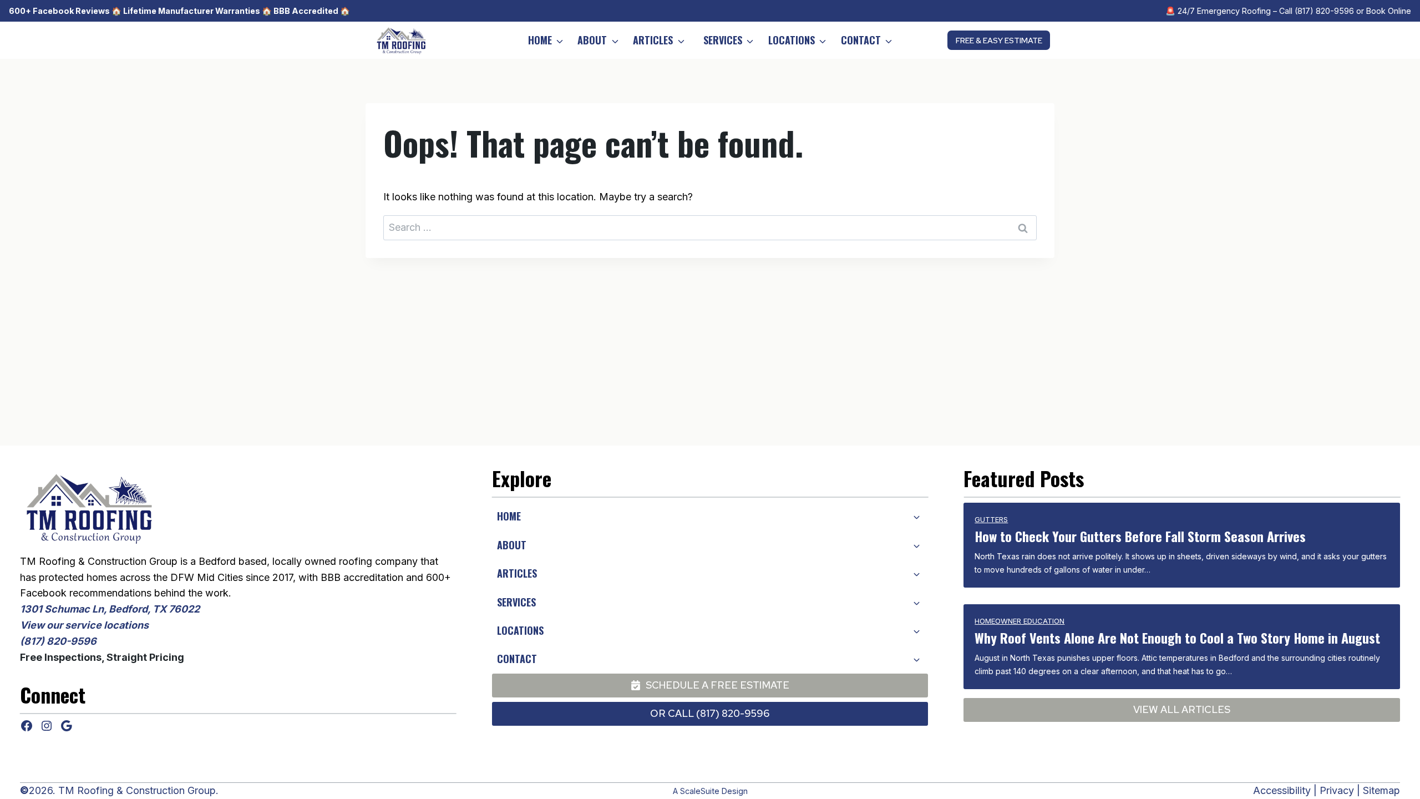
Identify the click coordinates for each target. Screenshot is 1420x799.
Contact (861, 40)
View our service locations (84, 625)
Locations (791, 40)
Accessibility (1282, 790)
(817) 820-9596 (1324, 11)
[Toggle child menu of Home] (916, 516)
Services (722, 40)
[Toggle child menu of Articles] (916, 573)
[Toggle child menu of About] (916, 545)
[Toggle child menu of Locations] (916, 630)
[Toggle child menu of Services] (916, 602)
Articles (653, 40)
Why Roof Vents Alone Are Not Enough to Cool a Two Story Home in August (1177, 637)
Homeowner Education (1019, 620)
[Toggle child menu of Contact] (916, 658)
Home (540, 40)
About (592, 40)
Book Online (1388, 11)
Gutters (991, 519)
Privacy (1337, 790)
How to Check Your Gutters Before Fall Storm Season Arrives (1140, 536)
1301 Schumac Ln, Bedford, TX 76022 (110, 609)
